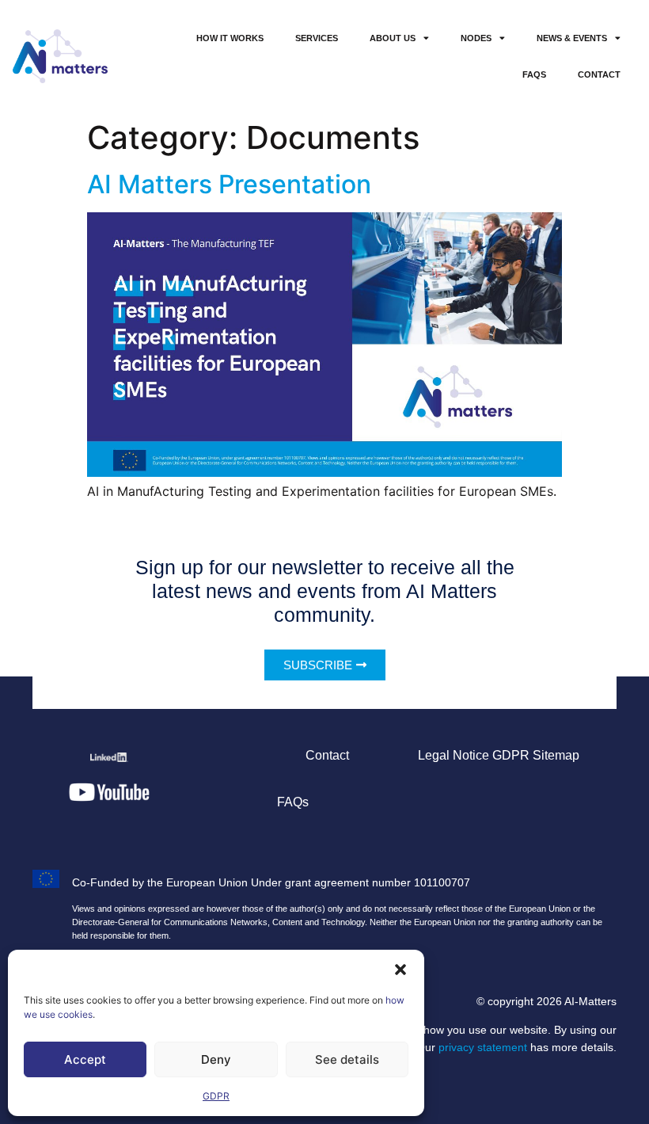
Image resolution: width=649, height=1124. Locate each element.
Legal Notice (453, 755)
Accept (85, 1059)
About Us (393, 38)
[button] (400, 969)
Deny (216, 1059)
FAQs (534, 74)
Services (316, 38)
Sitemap (556, 755)
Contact (599, 74)
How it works (230, 38)
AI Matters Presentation (229, 184)
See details (347, 1059)
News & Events (572, 38)
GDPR (216, 1096)
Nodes (476, 38)
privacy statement (482, 1047)
